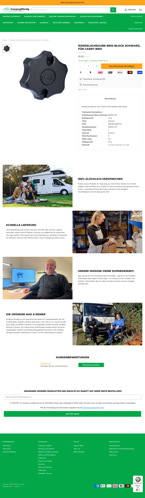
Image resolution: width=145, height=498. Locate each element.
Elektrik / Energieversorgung (62, 16)
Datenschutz (113, 452)
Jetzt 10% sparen (72, 414)
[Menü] (141, 477)
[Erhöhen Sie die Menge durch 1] (96, 66)
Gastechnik (8, 23)
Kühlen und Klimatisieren (91, 16)
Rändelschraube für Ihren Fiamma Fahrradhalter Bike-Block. (105, 125)
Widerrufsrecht (114, 446)
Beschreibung (110, 99)
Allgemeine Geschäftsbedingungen (121, 449)
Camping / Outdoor (11, 16)
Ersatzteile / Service (97, 23)
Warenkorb (7, 449)
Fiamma (83, 52)
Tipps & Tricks (136, 16)
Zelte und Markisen (61, 23)
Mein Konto (7, 446)
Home (5, 40)
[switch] (138, 490)
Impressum (113, 455)
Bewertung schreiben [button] (91, 365)
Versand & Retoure (9, 452)
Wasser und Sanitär (26, 23)
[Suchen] (113, 9)
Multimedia (79, 23)
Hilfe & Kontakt (135, 29)
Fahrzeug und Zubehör (34, 16)
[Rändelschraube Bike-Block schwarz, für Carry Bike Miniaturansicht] (6, 48)
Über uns (138, 23)
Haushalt (44, 23)
